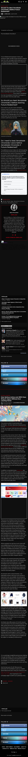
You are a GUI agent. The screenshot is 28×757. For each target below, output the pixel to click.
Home (3, 746)
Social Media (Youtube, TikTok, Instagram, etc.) (13, 190)
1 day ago (22, 344)
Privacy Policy (22, 748)
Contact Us (5, 748)
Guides (8, 201)
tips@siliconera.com (16, 755)
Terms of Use (13, 748)
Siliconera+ (17, 746)
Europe (4, 201)
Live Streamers (7, 184)
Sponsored (7, 395)
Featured (3, 395)
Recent (6, 326)
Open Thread (9, 746)
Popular (10, 326)
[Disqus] (14, 256)
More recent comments (6, 356)
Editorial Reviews (8, 181)
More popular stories (6, 321)
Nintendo (22, 201)
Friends (5, 186)
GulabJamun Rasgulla (11, 330)
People (2, 326)
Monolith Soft (17, 201)
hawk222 (8, 340)
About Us (23, 746)
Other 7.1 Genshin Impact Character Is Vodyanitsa (13, 299)
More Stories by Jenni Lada (14, 237)
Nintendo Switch (21, 170)
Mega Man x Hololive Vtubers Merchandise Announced (12, 336)
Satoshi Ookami (9, 346)
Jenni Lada (7, 13)
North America (4, 202)
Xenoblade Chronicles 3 (13, 202)
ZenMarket (20, 470)
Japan (12, 201)
